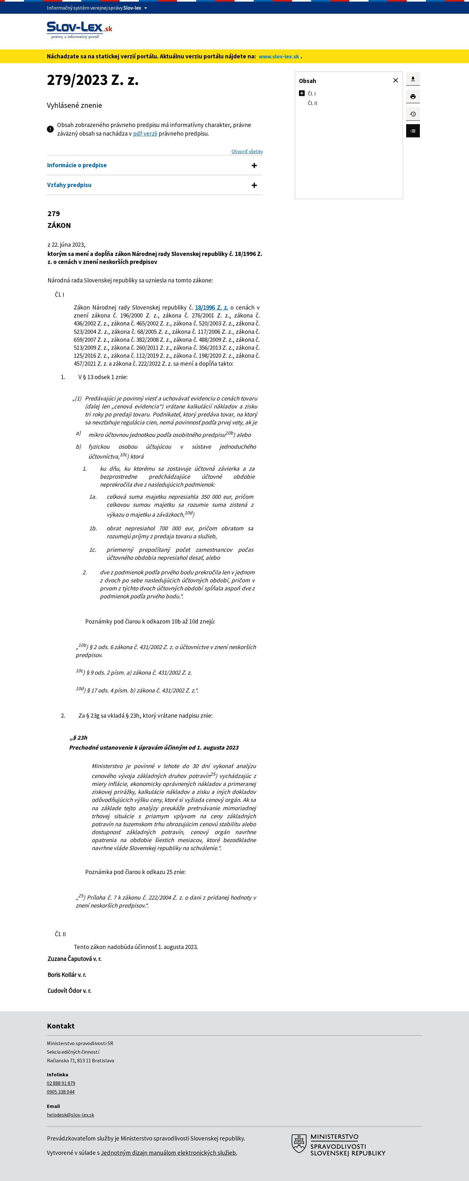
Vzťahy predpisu (69, 185)
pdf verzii (145, 133)
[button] (395, 80)
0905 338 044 (60, 1091)
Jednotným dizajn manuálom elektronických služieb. (169, 1152)
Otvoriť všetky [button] (247, 151)
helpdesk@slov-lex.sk (70, 1114)
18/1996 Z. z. (211, 307)
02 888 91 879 (61, 1083)
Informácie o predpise (77, 165)
